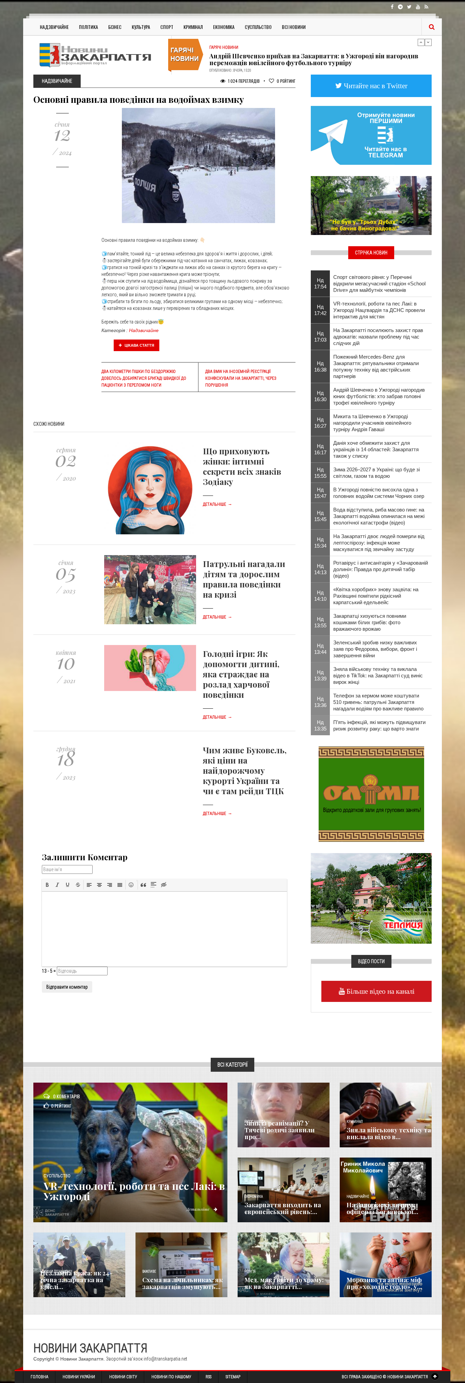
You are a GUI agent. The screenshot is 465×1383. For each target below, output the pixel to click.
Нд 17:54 (320, 283)
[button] (47, 885)
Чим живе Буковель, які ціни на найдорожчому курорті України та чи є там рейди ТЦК (245, 770)
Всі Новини (294, 26)
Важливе (149, 1271)
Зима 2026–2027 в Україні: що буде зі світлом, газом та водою (376, 473)
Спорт (166, 26)
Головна (39, 1376)
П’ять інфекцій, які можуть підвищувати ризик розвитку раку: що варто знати (379, 725)
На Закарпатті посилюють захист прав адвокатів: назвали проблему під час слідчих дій (378, 336)
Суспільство (258, 26)
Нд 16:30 (320, 396)
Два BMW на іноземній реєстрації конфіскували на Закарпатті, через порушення (240, 378)
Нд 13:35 (320, 725)
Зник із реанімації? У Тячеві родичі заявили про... (279, 1130)
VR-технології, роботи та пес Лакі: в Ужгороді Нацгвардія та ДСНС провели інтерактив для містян (379, 310)
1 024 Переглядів (243, 81)
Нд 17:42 (320, 310)
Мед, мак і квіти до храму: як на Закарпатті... (284, 1283)
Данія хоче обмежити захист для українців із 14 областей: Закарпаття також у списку (376, 449)
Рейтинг (286, 81)
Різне (351, 1271)
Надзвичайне (54, 26)
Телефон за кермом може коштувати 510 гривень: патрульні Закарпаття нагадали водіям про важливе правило (378, 702)
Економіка (224, 26)
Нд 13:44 (320, 649)
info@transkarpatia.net (165, 1359)
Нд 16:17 (320, 449)
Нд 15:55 (320, 473)
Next (428, 42)
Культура (141, 26)
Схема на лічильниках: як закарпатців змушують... (182, 1283)
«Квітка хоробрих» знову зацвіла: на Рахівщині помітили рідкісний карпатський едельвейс (375, 595)
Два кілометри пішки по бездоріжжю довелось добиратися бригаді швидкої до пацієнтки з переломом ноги (143, 378)
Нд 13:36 (320, 702)
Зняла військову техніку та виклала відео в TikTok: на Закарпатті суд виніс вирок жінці (378, 675)
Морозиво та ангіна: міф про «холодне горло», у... (384, 1283)
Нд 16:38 (320, 366)
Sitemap (233, 1376)
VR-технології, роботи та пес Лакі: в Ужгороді (134, 1191)
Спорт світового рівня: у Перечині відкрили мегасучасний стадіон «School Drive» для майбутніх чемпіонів (379, 283)
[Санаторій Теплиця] (371, 897)
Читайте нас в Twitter (374, 85)
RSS (208, 1376)
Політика (88, 26)
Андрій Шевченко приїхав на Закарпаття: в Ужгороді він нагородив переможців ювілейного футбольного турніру (313, 54)
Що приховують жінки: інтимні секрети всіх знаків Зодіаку (242, 466)
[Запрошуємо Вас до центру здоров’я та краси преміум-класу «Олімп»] (371, 793)
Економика (253, 1196)
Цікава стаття (139, 345)
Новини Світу (123, 1376)
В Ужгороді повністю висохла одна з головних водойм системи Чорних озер (378, 493)
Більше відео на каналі (380, 991)
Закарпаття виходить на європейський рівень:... (282, 1208)
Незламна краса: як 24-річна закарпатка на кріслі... (76, 1280)
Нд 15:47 (320, 493)
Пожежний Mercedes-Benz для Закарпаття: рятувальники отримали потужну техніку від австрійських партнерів (376, 366)
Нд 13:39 (320, 675)
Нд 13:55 (320, 622)
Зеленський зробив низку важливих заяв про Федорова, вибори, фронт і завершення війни (375, 649)
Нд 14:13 (320, 569)
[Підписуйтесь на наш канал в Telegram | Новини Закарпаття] (371, 135)
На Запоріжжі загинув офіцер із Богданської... (382, 1208)
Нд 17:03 (320, 336)
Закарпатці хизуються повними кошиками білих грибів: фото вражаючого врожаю (369, 622)
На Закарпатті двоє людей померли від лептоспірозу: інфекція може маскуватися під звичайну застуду (378, 542)
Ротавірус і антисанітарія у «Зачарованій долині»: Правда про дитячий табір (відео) (380, 569)
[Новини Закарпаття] (99, 55)
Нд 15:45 (320, 516)
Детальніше (217, 504)
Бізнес (115, 26)
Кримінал (193, 26)
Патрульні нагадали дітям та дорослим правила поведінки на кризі (244, 579)
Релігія (250, 1271)
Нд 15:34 (320, 542)
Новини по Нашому (171, 1376)
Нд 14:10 (320, 596)
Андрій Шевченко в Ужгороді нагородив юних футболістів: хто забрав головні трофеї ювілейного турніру (379, 396)
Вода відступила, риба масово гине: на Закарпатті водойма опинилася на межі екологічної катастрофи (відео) (378, 516)
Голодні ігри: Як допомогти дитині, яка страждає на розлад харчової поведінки (241, 674)
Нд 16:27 (320, 423)
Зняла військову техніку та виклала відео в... (389, 1133)
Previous (421, 42)
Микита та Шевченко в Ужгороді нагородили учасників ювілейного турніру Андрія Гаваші (372, 422)
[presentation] (47, 885)
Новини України (79, 1376)
